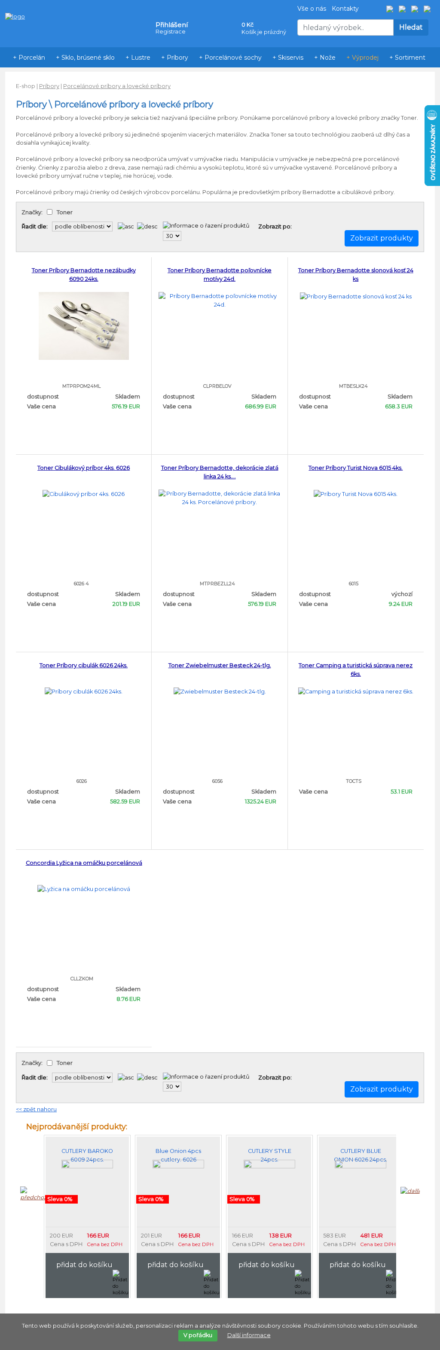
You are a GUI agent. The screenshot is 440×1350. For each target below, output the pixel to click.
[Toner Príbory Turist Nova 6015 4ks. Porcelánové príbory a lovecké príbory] (355, 493)
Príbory (49, 86)
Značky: (32, 212)
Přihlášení (172, 25)
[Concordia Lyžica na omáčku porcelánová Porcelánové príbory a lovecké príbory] (83, 888)
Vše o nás (311, 8)
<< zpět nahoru (36, 1109)
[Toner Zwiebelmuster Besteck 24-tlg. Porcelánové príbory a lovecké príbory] (220, 691)
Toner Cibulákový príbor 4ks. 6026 (83, 468)
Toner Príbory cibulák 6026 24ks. (84, 665)
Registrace (171, 31)
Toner (65, 212)
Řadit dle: (34, 226)
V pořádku (197, 1335)
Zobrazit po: (275, 226)
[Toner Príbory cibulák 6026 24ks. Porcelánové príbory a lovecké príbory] (83, 691)
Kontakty (345, 8)
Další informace (249, 1335)
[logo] (15, 3)
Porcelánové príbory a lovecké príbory (117, 86)
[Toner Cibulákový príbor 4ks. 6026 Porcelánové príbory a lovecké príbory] (84, 493)
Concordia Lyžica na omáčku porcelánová (84, 863)
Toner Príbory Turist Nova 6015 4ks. (356, 468)
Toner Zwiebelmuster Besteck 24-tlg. (219, 665)
